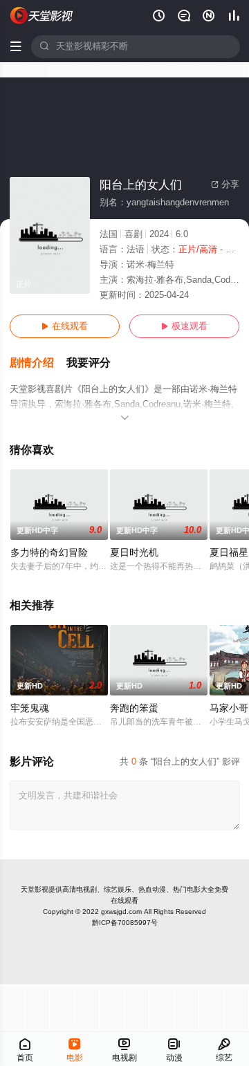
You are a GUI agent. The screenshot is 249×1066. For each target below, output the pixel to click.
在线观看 (65, 326)
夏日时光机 (134, 553)
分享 (225, 184)
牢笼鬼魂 (29, 708)
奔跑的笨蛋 (134, 708)
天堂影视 (34, 889)
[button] (38, 363)
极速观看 (184, 326)
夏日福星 (229, 553)
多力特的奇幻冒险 (49, 553)
